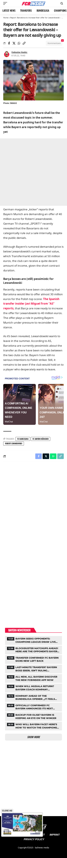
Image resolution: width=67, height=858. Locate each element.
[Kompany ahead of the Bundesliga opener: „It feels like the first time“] (33, 697)
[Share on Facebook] (9, 43)
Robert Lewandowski (13, 443)
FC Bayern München (40, 438)
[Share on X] (14, 43)
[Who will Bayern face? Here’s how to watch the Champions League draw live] (33, 726)
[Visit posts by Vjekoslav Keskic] (6, 54)
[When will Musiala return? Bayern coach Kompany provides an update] (33, 687)
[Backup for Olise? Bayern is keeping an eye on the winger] (33, 716)
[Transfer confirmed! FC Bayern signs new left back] (33, 659)
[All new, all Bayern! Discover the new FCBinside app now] (33, 678)
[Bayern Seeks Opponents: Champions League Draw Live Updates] (33, 640)
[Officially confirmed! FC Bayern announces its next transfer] (33, 707)
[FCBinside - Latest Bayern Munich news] (33, 3)
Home (5, 17)
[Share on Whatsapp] (19, 43)
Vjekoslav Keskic (19, 52)
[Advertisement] (33, 172)
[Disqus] (33, 507)
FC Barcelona (22, 438)
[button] (6, 3)
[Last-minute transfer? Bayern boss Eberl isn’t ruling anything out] (33, 668)
